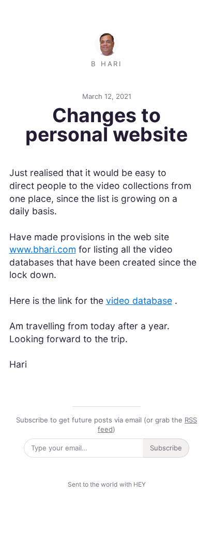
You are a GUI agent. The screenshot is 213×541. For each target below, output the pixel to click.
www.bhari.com (42, 249)
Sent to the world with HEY (107, 484)
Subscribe (166, 448)
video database (139, 300)
